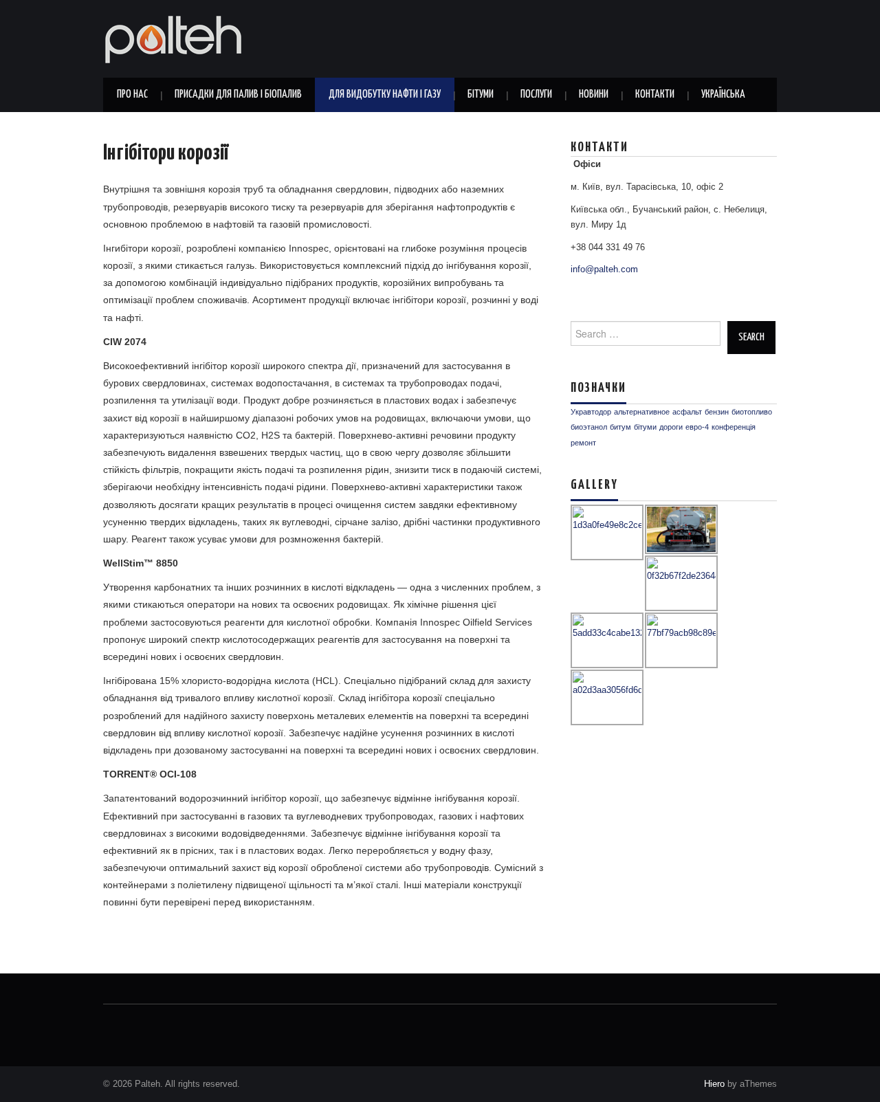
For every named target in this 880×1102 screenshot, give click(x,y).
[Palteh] (173, 37)
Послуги (536, 94)
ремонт (583, 443)
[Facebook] (135, 1023)
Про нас (132, 94)
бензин (717, 412)
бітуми (645, 427)
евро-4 (697, 427)
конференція (734, 427)
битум (620, 427)
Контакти (654, 94)
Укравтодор (591, 412)
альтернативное (642, 412)
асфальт (687, 412)
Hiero (714, 1084)
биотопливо (752, 412)
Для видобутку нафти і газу (385, 94)
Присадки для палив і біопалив (238, 94)
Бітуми (481, 94)
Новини (593, 94)
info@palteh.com (604, 269)
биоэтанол (589, 427)
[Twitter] (111, 1023)
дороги (671, 427)
